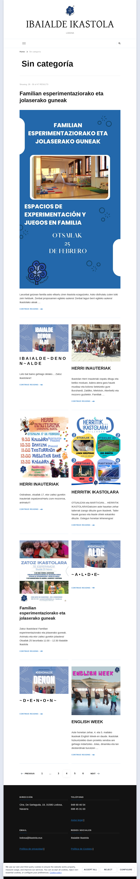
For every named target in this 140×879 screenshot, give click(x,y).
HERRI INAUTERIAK (91, 368)
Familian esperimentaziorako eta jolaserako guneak (42, 613)
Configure (126, 869)
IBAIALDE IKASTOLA (70, 24)
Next (93, 773)
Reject (108, 869)
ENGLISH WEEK (87, 721)
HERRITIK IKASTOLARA (95, 492)
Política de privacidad (31, 849)
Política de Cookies (81, 849)
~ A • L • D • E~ (85, 574)
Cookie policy (56, 872)
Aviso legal (77, 820)
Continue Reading (29, 309)
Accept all (90, 869)
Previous (29, 773)
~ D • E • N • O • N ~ (38, 700)
